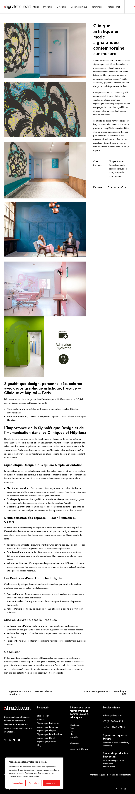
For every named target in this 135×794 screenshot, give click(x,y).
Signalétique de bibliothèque (49, 734)
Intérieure (47, 6)
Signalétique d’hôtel (46, 738)
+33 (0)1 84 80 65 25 (113, 721)
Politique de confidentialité (119, 774)
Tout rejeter (34, 783)
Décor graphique (79, 6)
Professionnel (113, 6)
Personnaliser (17, 783)
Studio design (43, 715)
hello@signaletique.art (112, 715)
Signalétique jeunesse (46, 741)
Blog (39, 745)
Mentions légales (97, 774)
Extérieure (61, 6)
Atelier (36, 6)
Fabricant (41, 719)
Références (96, 6)
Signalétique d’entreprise (48, 723)
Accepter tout (51, 783)
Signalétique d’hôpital (46, 730)
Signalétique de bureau (47, 726)
